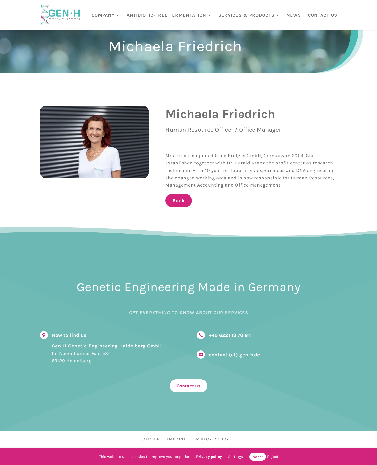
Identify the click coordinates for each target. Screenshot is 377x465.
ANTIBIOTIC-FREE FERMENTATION (166, 15)
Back (179, 200)
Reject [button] (273, 456)
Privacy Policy (211, 439)
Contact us (188, 386)
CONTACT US (322, 15)
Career (151, 439)
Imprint (176, 439)
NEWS (293, 15)
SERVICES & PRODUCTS (246, 15)
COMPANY (103, 15)
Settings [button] (235, 456)
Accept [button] (257, 457)
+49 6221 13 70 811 (230, 335)
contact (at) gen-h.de (234, 355)
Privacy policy (209, 456)
